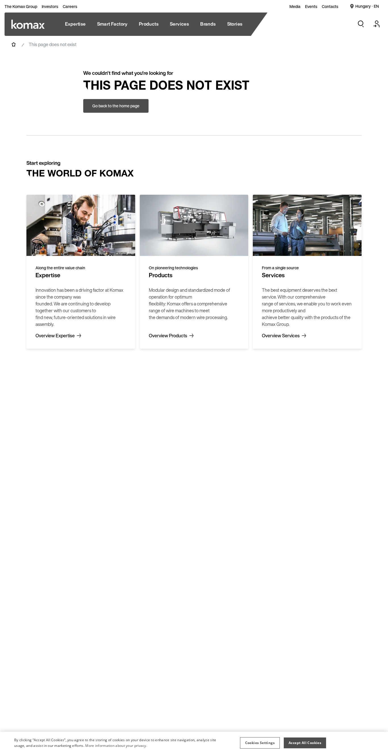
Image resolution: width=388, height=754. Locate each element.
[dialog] (194, 743)
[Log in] (376, 24)
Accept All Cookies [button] (305, 742)
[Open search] (361, 24)
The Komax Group (21, 6)
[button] (260, 743)
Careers (70, 6)
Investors (50, 6)
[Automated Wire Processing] (28, 24)
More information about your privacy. (116, 745)
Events (311, 6)
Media (295, 6)
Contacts (330, 6)
